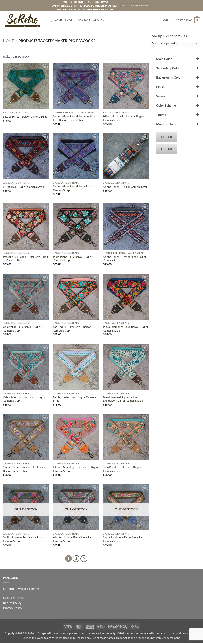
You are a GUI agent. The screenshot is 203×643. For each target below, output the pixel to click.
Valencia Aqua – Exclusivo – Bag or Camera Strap (24, 398)
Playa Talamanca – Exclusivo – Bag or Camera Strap (125, 328)
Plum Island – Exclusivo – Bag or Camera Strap (73, 258)
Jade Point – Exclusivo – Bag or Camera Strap (122, 469)
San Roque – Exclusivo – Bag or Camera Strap (72, 328)
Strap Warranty (13, 597)
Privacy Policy (12, 608)
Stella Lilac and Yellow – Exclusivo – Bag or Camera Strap (25, 469)
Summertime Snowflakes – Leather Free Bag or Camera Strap (74, 118)
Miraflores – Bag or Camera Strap (23, 186)
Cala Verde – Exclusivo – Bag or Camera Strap (22, 328)
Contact (84, 20)
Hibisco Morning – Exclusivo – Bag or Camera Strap (76, 469)
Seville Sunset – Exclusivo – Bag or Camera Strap (24, 539)
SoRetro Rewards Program (21, 588)
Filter (166, 137)
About (97, 20)
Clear (166, 149)
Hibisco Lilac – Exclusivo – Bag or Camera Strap (123, 118)
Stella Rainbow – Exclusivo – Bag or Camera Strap (125, 539)
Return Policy (12, 603)
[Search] (50, 20)
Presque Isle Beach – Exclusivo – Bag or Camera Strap (25, 258)
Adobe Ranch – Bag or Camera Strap (125, 186)
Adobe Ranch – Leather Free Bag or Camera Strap (124, 258)
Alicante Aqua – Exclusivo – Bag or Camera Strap (74, 539)
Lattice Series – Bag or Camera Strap (25, 116)
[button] (166, 20)
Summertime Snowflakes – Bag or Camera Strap (73, 188)
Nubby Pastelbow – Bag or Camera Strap (74, 398)
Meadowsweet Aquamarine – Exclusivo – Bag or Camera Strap (123, 398)
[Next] (83, 558)
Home (58, 20)
